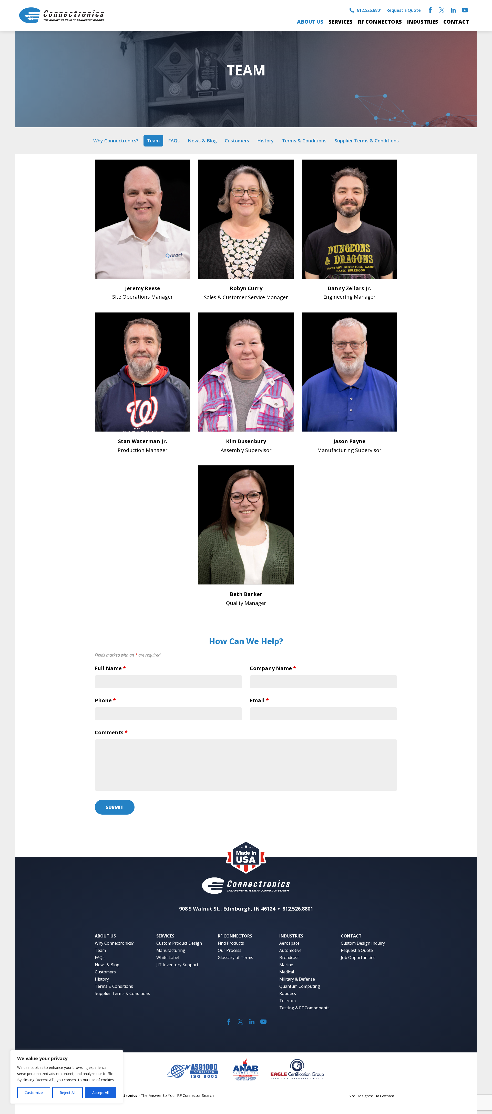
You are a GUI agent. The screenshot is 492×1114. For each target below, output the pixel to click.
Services (341, 21)
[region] (66, 1077)
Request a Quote (403, 10)
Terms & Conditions (304, 141)
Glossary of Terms (235, 957)
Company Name (273, 668)
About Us (310, 21)
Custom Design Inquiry (363, 943)
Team (153, 141)
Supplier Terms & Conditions (367, 141)
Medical (286, 972)
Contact (456, 21)
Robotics (287, 993)
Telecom (287, 1000)
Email (259, 700)
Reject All (67, 1092)
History (265, 141)
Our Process (229, 950)
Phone (105, 700)
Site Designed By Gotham (371, 1095)
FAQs (174, 141)
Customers (237, 141)
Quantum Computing (299, 986)
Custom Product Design (179, 943)
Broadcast (289, 957)
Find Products (231, 943)
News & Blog (202, 141)
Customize (34, 1092)
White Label (167, 957)
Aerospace (289, 943)
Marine (286, 965)
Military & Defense (297, 979)
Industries (422, 21)
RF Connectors (380, 21)
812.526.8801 (369, 10)
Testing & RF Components (304, 1008)
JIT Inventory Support (177, 965)
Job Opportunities (358, 957)
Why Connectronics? (116, 141)
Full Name (110, 668)
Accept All (100, 1092)
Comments (111, 732)
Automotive (290, 950)
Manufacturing (170, 950)
